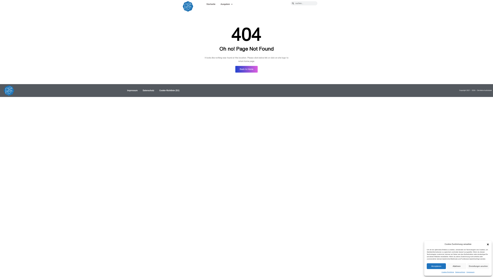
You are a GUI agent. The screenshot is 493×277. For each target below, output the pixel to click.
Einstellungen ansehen (478, 266)
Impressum (471, 272)
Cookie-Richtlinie (448, 272)
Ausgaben (225, 4)
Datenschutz (148, 90)
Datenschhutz (460, 272)
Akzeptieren (436, 266)
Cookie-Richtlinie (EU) (169, 90)
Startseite (210, 4)
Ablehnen (457, 266)
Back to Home (246, 69)
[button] (488, 244)
